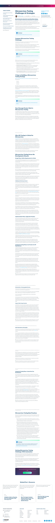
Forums (21, 510)
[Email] (46, 13)
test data (35, 330)
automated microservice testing (26, 465)
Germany (45, 512)
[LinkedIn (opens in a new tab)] (43, 13)
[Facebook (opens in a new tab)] (42, 13)
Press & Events (22, 513)
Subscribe (29, 516)
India (37, 511)
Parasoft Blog (21, 517)
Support (29, 512)
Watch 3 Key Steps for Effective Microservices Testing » (24, 34)
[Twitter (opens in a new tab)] (45, 13)
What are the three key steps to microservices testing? (23, 78)
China (37, 512)
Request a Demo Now (27, 472)
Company (21, 511)
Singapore (45, 511)
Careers (29, 511)
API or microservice (25, 143)
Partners (21, 516)
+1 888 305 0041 (6, 514)
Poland (37, 513)
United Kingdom (46, 510)
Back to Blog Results (6, 30)
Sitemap (29, 517)
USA (37, 510)
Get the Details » (41, 5)
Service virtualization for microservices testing (22, 90)
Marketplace (21, 512)
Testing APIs (17, 138)
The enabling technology (23, 267)
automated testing (25, 389)
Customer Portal (30, 510)
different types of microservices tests (21, 445)
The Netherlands (46, 513)
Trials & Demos (29, 513)
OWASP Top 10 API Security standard (24, 233)
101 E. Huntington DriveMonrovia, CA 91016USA (7, 511)
